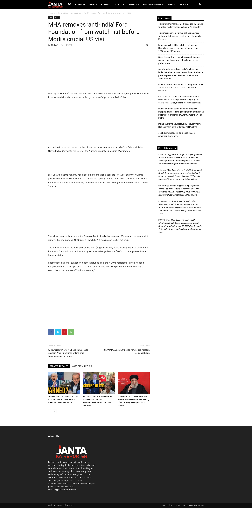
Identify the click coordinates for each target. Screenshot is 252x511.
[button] (200, 4)
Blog (170, 4)
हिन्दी (69, 4)
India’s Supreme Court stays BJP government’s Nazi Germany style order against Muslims (179, 125)
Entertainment (152, 4)
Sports (133, 4)
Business (80, 4)
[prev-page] (50, 411)
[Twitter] (58, 332)
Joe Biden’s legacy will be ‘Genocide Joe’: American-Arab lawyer (176, 134)
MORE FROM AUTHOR (82, 366)
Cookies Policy (181, 505)
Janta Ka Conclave (196, 505)
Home (50, 13)
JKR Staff (54, 45)
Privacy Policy (166, 505)
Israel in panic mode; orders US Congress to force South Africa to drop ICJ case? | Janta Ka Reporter (180, 87)
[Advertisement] (99, 69)
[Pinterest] (64, 332)
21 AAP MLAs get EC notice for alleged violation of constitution (127, 351)
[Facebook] (51, 332)
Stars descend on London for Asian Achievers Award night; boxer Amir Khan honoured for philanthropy (179, 60)
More (183, 4)
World (118, 4)
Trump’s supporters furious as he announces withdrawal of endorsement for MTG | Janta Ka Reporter (180, 36)
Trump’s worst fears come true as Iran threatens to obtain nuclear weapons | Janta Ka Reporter (63, 399)
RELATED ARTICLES (59, 366)
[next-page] (54, 411)
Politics (105, 4)
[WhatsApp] (71, 332)
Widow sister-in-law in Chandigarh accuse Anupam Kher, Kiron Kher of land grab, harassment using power (68, 353)
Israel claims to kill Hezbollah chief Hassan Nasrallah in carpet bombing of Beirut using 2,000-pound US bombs (178, 48)
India (92, 4)
